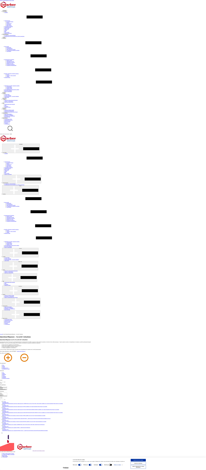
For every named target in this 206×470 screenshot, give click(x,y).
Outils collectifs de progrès (10, 49)
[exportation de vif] (3, 389)
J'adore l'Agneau (5, 456)
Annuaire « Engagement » (8, 101)
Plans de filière (6, 28)
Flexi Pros (6, 122)
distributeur (4, 374)
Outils (5, 105)
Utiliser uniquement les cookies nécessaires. (138, 467)
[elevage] (3, 388)
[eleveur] (3, 395)
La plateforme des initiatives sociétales (12, 50)
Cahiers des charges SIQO (8, 102)
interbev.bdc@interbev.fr (21, 351)
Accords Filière (6, 94)
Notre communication (8, 114)
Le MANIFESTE (9, 48)
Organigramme (9, 23)
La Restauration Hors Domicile (9, 104)
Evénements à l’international (9, 296)
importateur (4, 377)
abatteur (3, 373)
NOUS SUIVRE (7, 309)
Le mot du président (9, 21)
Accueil (1, 334)
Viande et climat (9, 60)
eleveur (3, 375)
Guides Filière (6, 97)
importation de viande (5, 368)
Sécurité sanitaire (9, 87)
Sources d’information (8, 91)
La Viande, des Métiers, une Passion (8, 454)
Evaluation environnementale (11, 65)
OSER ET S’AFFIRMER (8, 307)
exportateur (4, 376)
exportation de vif (5, 367)
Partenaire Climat (7, 77)
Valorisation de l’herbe (10, 61)
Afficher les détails (117, 464)
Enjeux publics (6, 32)
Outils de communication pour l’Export (11, 297)
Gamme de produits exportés (9, 110)
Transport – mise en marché (11, 75)
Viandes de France (7, 107)
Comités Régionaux (7, 27)
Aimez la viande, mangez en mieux (8, 453)
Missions (7, 22)
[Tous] (3, 386)
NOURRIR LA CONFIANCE (9, 308)
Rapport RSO (8, 47)
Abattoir (7, 76)
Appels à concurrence (8, 33)
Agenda (5, 30)
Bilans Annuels (9, 25)
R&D (5, 31)
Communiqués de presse (8, 320)
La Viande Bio (4, 457)
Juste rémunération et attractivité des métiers (11, 89)
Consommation (9, 86)
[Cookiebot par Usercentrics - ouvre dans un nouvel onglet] (65, 468)
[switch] (90, 465)
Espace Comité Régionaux (4, 0)
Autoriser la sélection (138, 463)
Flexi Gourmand (7, 121)
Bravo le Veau (4, 455)
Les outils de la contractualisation (10, 35)
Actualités (6, 12)
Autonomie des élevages (10, 62)
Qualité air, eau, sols (9, 63)
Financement (8, 24)
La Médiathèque (7, 123)
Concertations (8, 51)
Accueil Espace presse (8, 119)
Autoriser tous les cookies (138, 460)
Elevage (7, 74)
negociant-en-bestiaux (6, 378)
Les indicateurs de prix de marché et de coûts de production (14, 36)
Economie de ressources (10, 64)
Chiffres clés (6, 29)
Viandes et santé (9, 88)
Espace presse (11, 0)
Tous (3, 365)
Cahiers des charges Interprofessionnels (11, 100)
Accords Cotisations (7, 95)
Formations (6, 106)
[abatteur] (3, 394)
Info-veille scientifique (8, 90)
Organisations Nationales (8, 26)
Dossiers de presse (7, 321)
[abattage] (3, 387)
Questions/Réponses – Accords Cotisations (11, 96)
